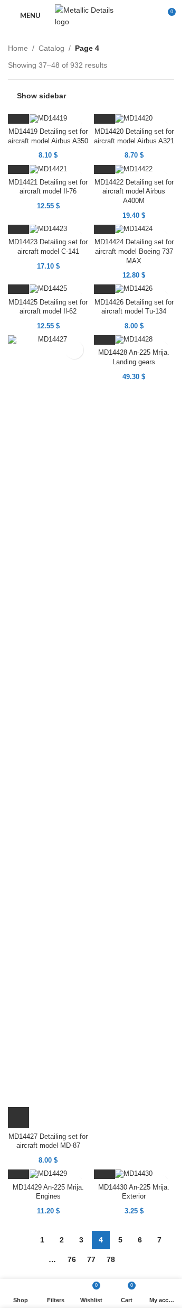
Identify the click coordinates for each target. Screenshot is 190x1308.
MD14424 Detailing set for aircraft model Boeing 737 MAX (134, 251)
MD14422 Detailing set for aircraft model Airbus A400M (134, 192)
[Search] (147, 15)
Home (18, 48)
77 (91, 1259)
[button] (18, 1117)
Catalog (51, 48)
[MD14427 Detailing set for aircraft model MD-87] (48, 731)
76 (72, 1259)
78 (111, 1259)
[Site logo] (91, 15)
